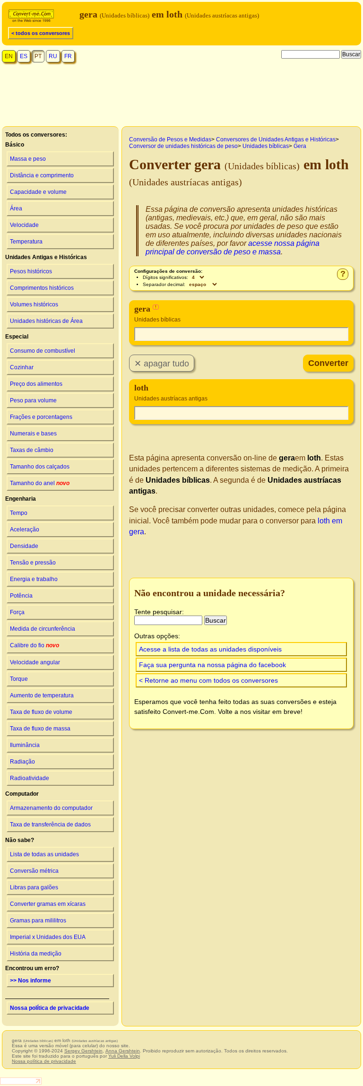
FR (68, 56)
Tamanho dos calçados (39, 466)
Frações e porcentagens (41, 417)
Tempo (18, 513)
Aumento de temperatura (42, 695)
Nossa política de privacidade (49, 1008)
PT (38, 56)
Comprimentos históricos (42, 288)
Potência (21, 595)
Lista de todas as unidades (44, 854)
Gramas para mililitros (38, 920)
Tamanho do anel (39, 483)
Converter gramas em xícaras (48, 904)
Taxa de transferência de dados (50, 824)
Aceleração (24, 529)
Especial (16, 336)
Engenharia (20, 498)
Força (17, 612)
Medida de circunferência (42, 629)
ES (23, 56)
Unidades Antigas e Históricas (46, 257)
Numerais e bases (33, 433)
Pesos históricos (31, 271)
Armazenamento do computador (51, 808)
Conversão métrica (34, 871)
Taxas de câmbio (31, 450)
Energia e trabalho (34, 579)
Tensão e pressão (33, 562)
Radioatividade (29, 778)
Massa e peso (28, 159)
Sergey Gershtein (83, 1050)
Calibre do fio (34, 645)
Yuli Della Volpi (124, 1056)
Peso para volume (33, 400)
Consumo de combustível (42, 351)
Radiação (22, 761)
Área (16, 208)
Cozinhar (22, 367)
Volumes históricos (34, 304)
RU (53, 56)
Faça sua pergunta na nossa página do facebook (212, 665)
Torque (19, 679)
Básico (14, 144)
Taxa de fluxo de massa (40, 728)
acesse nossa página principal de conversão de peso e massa (233, 247)
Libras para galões (34, 887)
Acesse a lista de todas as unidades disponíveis (210, 649)
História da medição (35, 953)
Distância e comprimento (42, 175)
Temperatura (26, 241)
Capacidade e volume (38, 192)
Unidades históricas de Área (46, 321)
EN (9, 56)
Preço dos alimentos (36, 384)
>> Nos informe (30, 980)
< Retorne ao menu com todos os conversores (208, 680)
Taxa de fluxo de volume (41, 712)
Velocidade (24, 225)
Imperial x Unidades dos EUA (48, 937)
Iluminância (25, 745)
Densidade (24, 546)
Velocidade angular (35, 662)
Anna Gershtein (122, 1050)
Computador (22, 794)
